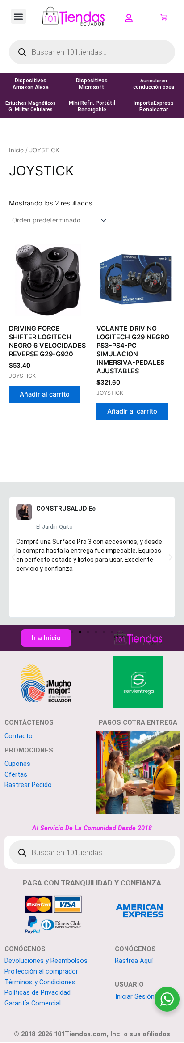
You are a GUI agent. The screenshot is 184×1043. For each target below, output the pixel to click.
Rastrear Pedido (28, 785)
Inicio (16, 150)
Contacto (18, 736)
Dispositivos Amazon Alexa (31, 83)
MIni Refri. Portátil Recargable (92, 106)
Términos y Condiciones (39, 982)
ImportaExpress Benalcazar (153, 106)
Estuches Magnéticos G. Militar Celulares (30, 106)
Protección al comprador (41, 971)
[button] (18, 16)
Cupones (17, 764)
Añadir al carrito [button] (45, 394)
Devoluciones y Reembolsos (46, 961)
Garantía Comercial (32, 1003)
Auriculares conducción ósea (153, 84)
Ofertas (15, 774)
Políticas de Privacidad (37, 992)
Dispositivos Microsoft (92, 83)
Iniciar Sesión (135, 996)
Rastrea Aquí (134, 961)
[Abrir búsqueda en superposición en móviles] (92, 51)
